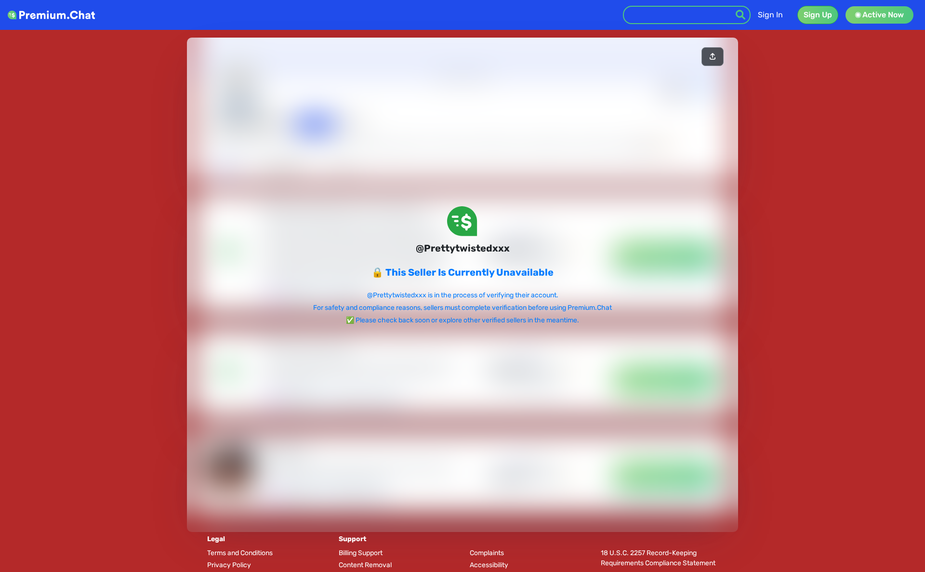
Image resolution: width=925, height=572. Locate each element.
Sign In (770, 14)
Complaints (487, 553)
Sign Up (818, 14)
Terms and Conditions (240, 553)
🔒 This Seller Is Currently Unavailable (462, 272)
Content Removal (365, 565)
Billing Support (361, 553)
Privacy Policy (229, 565)
